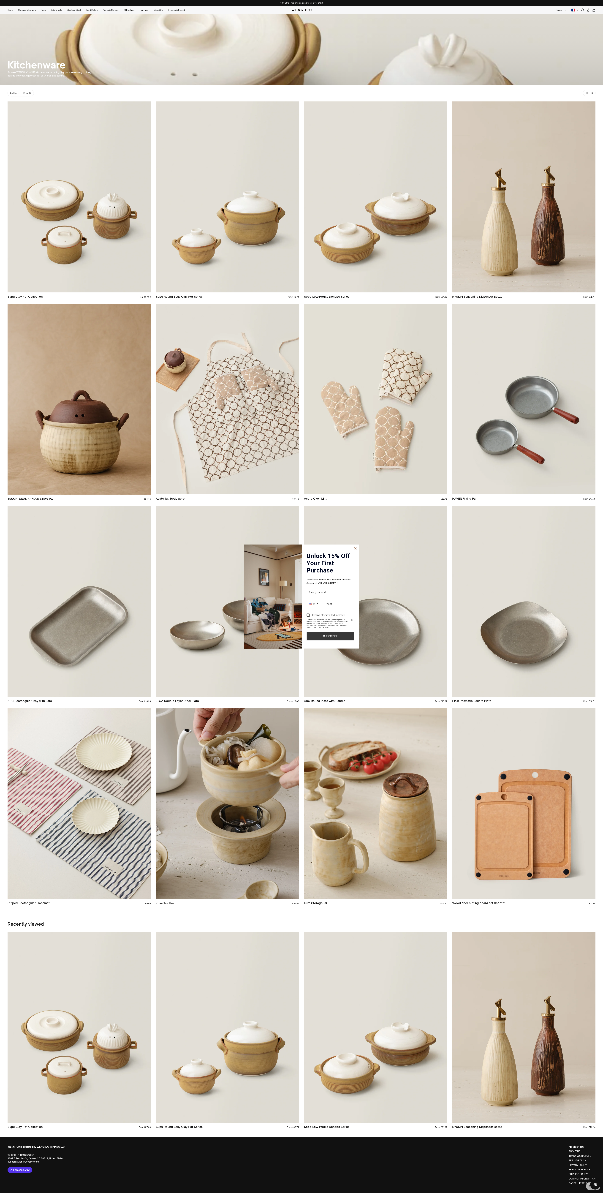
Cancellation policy (581, 1183)
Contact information (582, 1178)
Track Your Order (580, 1156)
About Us (574, 1151)
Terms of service (579, 1169)
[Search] (582, 10)
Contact (595, 1184)
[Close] (355, 548)
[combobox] (314, 604)
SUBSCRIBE (330, 635)
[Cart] (593, 10)
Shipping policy (578, 1174)
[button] (586, 93)
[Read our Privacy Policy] (352, 620)
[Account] (588, 10)
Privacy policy (578, 1165)
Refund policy (577, 1160)
